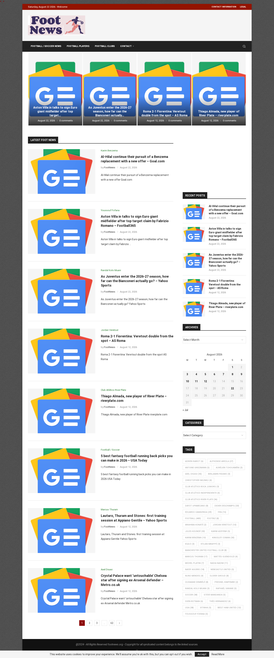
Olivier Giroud (219, 576)
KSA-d (189, 544)
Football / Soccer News (46, 46)
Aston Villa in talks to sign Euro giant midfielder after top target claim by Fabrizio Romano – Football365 (135, 221)
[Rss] (239, 46)
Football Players (78, 46)
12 (205, 381)
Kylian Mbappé (210, 544)
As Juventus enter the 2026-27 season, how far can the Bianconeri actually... (55, 111)
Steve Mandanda (215, 595)
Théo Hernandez (220, 601)
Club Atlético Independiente (202, 493)
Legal (243, 7)
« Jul (185, 410)
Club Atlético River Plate (201, 499)
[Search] (244, 46)
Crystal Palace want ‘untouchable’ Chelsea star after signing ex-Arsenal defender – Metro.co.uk (134, 580)
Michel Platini (194, 563)
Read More (218, 654)
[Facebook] (235, 46)
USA (189, 607)
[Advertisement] (178, 24)
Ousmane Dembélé (196, 582)
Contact (126, 46)
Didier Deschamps (227, 506)
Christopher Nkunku (198, 480)
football (193, 518)
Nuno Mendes (194, 576)
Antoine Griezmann (197, 467)
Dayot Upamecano (196, 506)
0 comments (66, 120)
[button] (35, 89)
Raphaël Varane (226, 588)
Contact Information (224, 7)
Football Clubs (105, 46)
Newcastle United (222, 569)
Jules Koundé (195, 531)
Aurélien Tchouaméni (229, 467)
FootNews (109, 167)
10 (187, 381)
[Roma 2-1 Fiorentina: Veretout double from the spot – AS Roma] (110, 89)
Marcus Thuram (196, 556)
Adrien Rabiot (194, 461)
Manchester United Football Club (206, 550)
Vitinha (205, 607)
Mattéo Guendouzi (226, 556)
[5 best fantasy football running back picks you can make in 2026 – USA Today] (219, 89)
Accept (202, 654)
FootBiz (213, 518)
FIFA (222, 512)
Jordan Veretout (224, 525)
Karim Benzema (195, 537)
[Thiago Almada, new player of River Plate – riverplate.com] (164, 89)
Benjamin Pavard (219, 474)
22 (232, 388)
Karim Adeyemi (220, 531)
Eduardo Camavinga (198, 512)
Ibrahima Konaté (195, 525)
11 (196, 381)
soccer (191, 595)
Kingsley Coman (223, 537)
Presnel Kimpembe (226, 582)
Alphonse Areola (221, 461)
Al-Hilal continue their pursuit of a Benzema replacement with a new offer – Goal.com (227, 210)
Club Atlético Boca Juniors (202, 486)
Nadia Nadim (219, 563)
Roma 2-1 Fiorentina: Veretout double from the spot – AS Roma (110, 113)
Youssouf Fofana (196, 614)
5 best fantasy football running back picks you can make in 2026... (219, 111)
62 (111, 623)
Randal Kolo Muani (197, 588)
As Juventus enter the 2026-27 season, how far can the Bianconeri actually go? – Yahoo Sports (135, 280)
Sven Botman (194, 601)
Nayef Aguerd (194, 569)
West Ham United (229, 607)
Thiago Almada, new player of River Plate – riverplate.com (164, 113)
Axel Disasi (193, 474)
